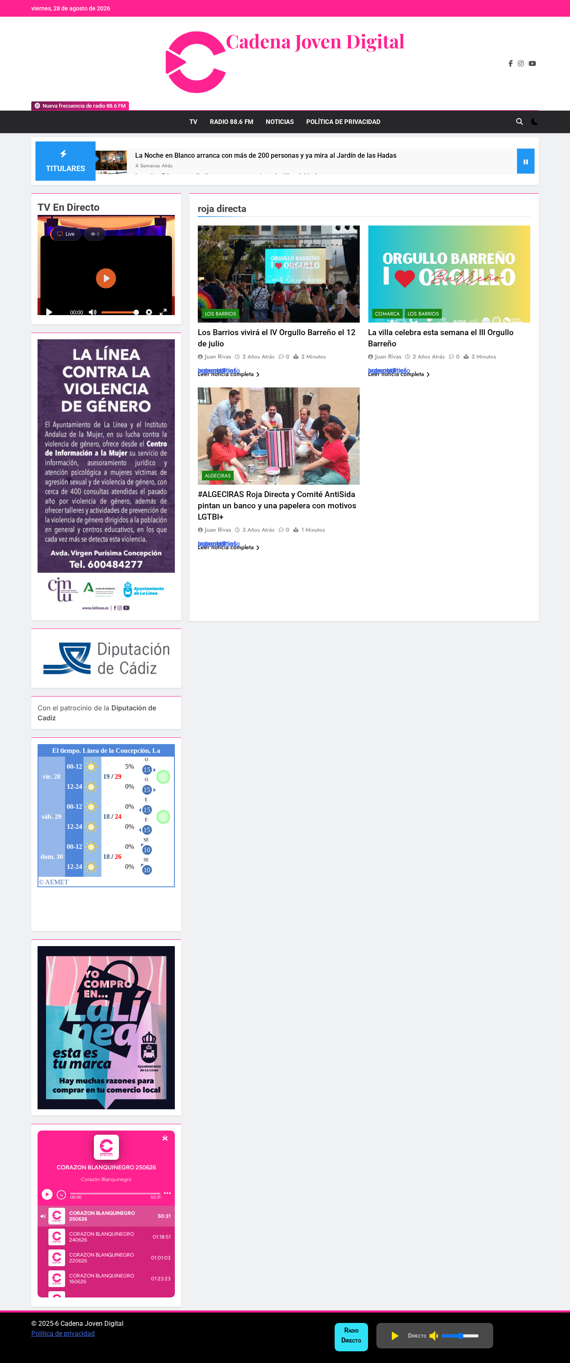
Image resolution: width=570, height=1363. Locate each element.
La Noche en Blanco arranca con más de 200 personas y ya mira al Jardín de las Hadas (265, 155)
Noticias (280, 122)
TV (193, 122)
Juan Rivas (218, 356)
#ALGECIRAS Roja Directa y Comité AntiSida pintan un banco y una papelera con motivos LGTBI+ (277, 506)
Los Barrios (220, 314)
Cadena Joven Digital (315, 40)
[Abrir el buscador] (519, 121)
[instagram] (520, 64)
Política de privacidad (63, 1334)
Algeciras (218, 476)
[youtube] (532, 64)
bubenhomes (217, 370)
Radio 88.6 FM (231, 122)
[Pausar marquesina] (526, 161)
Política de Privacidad (343, 122)
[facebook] (510, 64)
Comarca (387, 314)
